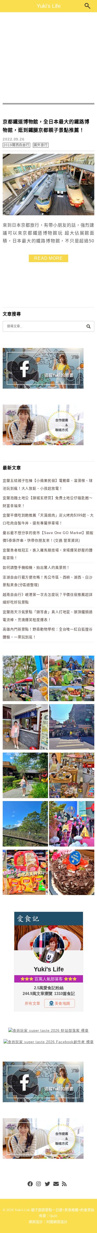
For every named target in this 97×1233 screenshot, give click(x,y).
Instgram (38, 1184)
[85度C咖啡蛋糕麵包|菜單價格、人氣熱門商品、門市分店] (71, 873)
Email (56, 1184)
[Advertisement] (48, 58)
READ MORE (48, 258)
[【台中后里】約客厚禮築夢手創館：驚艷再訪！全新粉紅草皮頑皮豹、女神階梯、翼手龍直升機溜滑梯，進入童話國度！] (71, 824)
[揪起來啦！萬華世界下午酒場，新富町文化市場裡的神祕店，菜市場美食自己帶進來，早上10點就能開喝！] (71, 776)
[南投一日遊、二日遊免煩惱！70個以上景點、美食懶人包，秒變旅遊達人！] (71, 679)
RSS (64, 1184)
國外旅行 (41, 145)
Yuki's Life (49, 6)
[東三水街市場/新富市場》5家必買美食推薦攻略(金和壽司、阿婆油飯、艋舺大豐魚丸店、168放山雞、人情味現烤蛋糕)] (71, 727)
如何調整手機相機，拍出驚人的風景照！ (36, 567)
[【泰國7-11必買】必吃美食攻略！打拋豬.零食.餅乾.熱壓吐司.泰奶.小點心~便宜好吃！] (25, 873)
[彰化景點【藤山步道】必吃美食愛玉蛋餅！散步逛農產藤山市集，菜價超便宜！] (25, 679)
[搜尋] (88, 326)
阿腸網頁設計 (56, 1222)
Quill (53, 1216)
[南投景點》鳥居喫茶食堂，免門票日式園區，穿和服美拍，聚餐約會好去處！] (25, 776)
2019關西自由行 (16, 145)
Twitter (47, 1184)
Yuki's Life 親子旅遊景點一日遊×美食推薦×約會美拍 (54, 1210)
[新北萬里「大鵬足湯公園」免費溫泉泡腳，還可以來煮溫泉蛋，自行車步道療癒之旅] (25, 727)
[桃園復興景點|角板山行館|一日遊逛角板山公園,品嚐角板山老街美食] (25, 824)
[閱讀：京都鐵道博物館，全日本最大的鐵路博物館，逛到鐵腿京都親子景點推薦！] (48, 214)
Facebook (30, 1184)
